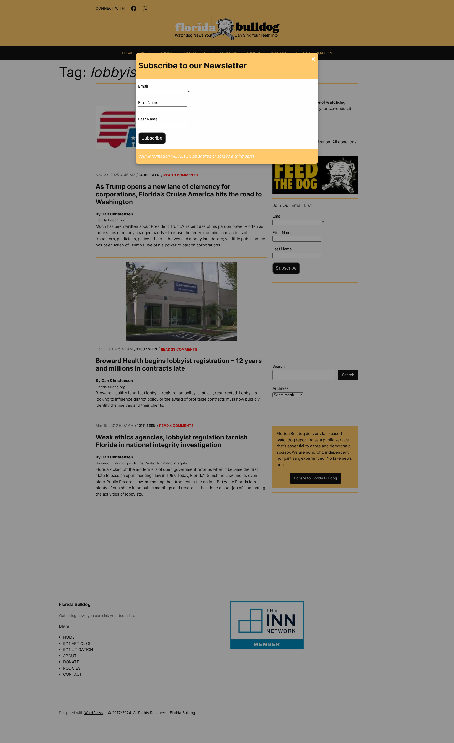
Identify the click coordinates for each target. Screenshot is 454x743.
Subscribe (151, 138)
